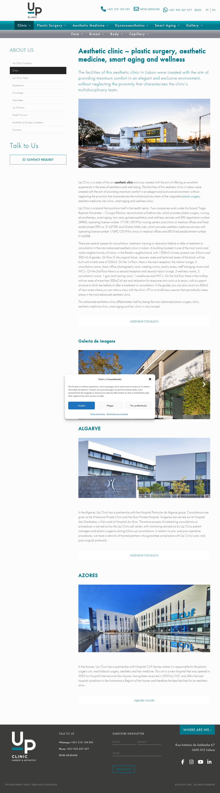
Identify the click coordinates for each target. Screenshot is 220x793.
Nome (117, 741)
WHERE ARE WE (197, 729)
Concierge (17, 92)
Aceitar (81, 405)
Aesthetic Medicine (89, 25)
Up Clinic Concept (22, 63)
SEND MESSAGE (150, 9)
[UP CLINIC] (34, 10)
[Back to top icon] (203, 786)
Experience (18, 85)
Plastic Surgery (50, 25)
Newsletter (17, 100)
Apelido (142, 741)
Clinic (15, 70)
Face (75, 34)
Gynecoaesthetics (130, 25)
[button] (150, 379)
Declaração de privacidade (117, 413)
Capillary (137, 34)
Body (114, 34)
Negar (110, 405)
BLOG (198, 10)
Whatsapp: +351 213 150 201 (76, 742)
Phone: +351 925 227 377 (74, 749)
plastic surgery (191, 196)
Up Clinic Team (20, 78)
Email (116, 753)
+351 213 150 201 (118, 9)
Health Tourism (19, 115)
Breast (94, 34)
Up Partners (18, 107)
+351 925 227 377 (180, 10)
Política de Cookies (97, 413)
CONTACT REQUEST (40, 159)
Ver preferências (138, 405)
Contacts (16, 130)
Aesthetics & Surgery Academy (27, 122)
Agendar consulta (144, 700)
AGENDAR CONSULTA (144, 321)
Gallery (192, 25)
